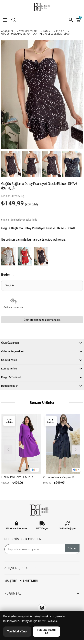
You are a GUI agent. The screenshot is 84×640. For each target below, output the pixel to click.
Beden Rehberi (9, 385)
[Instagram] (42, 608)
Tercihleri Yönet (17, 631)
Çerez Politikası (47, 621)
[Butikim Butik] (42, 7)
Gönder (72, 548)
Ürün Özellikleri (10, 342)
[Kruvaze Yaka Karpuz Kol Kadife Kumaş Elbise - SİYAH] (63, 444)
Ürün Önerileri (9, 359)
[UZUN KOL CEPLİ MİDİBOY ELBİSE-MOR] (21, 444)
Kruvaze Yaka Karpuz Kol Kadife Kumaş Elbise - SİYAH (60, 477)
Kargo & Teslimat (11, 377)
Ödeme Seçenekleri (12, 351)
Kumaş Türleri (9, 368)
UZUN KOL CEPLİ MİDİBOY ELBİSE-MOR (18, 477)
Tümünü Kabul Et (46, 631)
